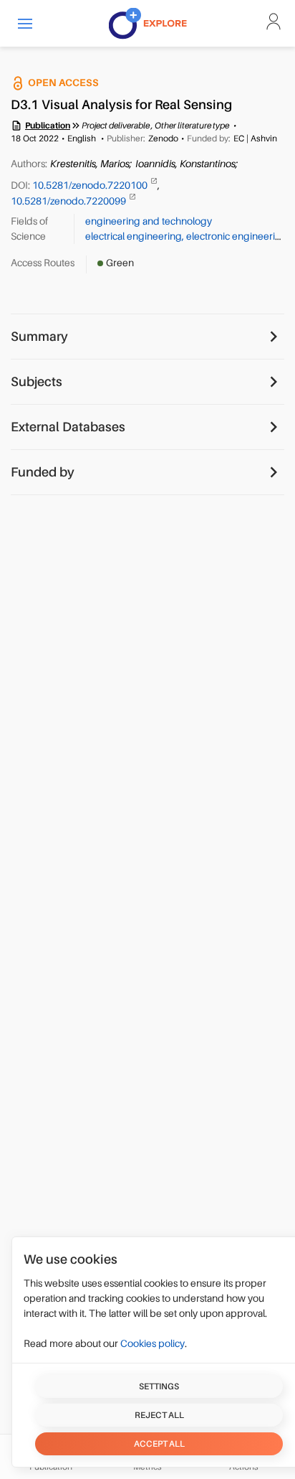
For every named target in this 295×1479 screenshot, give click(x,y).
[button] (25, 23)
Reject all (159, 1415)
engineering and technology (148, 221)
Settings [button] (159, 1386)
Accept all (159, 1444)
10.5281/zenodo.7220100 (91, 185)
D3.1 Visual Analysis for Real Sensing (121, 105)
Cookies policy (152, 1343)
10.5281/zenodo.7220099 (69, 200)
